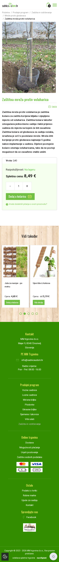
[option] (41, 276)
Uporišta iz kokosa (39, 283)
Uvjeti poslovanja (29, 452)
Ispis (54, 106)
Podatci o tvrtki (29, 490)
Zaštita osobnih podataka (29, 457)
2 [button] (24, 314)
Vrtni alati (29, 419)
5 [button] (37, 314)
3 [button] (28, 314)
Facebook (31, 517)
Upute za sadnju (30, 500)
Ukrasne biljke (29, 409)
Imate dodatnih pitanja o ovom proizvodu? (28, 204)
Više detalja (36, 302)
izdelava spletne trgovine (23, 558)
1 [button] (20, 314)
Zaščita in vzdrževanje (42, 12)
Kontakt (29, 505)
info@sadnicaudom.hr (32, 360)
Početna (6, 12)
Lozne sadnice (29, 395)
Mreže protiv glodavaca (15, 16)
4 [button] (33, 314)
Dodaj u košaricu (18, 196)
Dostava (29, 442)
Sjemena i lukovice (29, 414)
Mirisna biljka (29, 399)
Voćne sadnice (29, 390)
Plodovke (29, 404)
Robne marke (29, 495)
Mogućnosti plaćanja (29, 447)
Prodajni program (20, 12)
